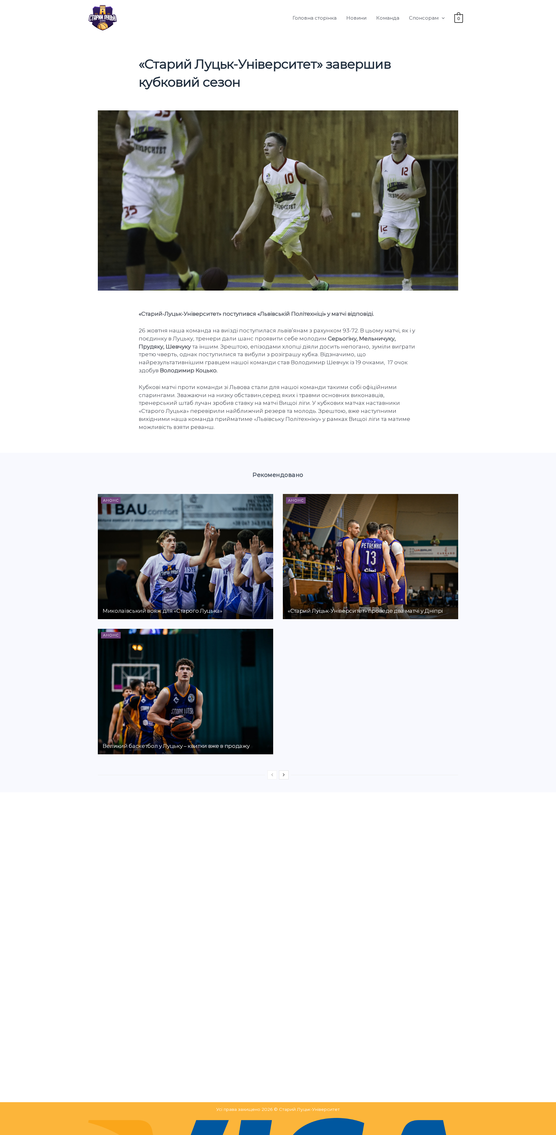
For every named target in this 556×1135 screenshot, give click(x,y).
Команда (387, 18)
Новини (356, 18)
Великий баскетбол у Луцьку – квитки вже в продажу (176, 746)
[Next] (284, 774)
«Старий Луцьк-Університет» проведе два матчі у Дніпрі (365, 611)
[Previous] (272, 774)
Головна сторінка (314, 18)
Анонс (111, 500)
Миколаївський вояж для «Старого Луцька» (162, 611)
